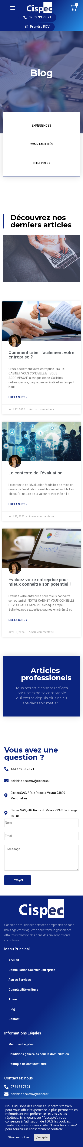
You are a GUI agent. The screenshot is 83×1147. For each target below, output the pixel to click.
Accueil (14, 960)
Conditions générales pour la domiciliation (39, 1054)
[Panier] (74, 8)
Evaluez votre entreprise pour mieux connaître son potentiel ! (40, 582)
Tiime (13, 999)
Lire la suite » (18, 397)
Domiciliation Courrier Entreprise (32, 970)
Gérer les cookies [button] (18, 1137)
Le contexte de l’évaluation (36, 472)
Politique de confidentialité (28, 1064)
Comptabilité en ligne (23, 989)
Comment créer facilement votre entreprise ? (41, 355)
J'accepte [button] (41, 1137)
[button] (13, 8)
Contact (14, 1019)
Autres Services (20, 979)
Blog (12, 1009)
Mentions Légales (21, 1044)
